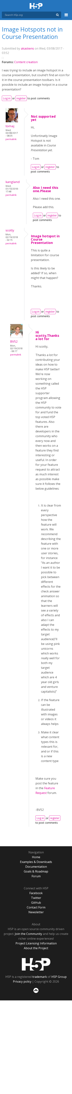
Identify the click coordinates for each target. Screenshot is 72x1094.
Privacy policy (22, 981)
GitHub (36, 903)
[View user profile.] (12, 121)
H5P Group (59, 977)
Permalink (11, 139)
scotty (10, 230)
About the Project (36, 948)
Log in (6, 98)
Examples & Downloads (36, 862)
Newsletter (36, 912)
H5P (36, 964)
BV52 (14, 341)
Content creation (26, 62)
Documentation (36, 867)
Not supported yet (43, 118)
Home (36, 857)
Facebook (36, 893)
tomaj (10, 126)
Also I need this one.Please (45, 189)
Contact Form (36, 907)
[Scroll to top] (36, 993)
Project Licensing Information (36, 943)
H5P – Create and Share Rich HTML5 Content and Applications (36, 6)
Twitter (36, 898)
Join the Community (28, 934)
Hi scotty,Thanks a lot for (47, 335)
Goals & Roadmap (36, 871)
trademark (39, 977)
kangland (13, 182)
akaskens (27, 48)
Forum (36, 876)
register (21, 98)
